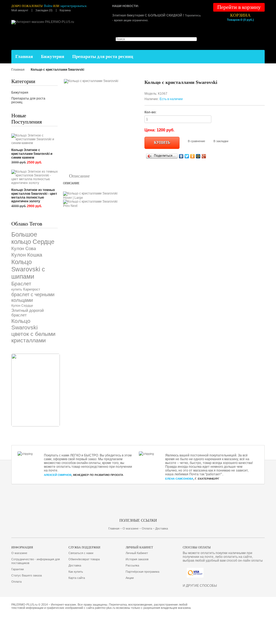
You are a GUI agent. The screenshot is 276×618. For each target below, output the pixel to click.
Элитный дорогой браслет (27, 312)
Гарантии (17, 569)
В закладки (220, 141)
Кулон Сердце (22, 306)
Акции (130, 577)
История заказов (137, 559)
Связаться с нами (80, 553)
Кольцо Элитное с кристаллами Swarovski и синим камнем (31, 153)
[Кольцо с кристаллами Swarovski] (91, 81)
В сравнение (196, 141)
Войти (48, 6)
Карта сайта (76, 577)
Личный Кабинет (137, 553)
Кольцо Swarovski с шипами (28, 269)
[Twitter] (187, 156)
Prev (66, 206)
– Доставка (160, 528)
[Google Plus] (204, 156)
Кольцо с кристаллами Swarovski (57, 69)
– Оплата (145, 528)
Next (74, 206)
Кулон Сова (23, 248)
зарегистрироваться (73, 6)
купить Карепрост (25, 289)
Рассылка (132, 565)
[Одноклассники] (192, 156)
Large (78, 198)
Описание (79, 176)
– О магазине (129, 528)
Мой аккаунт (19, 10)
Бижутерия (52, 56)
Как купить (75, 571)
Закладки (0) (44, 10)
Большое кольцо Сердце (32, 238)
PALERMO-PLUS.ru (24, 604)
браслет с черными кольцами (32, 297)
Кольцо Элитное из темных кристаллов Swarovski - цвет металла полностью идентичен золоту (34, 195)
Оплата (16, 581)
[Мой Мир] (198, 156)
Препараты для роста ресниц (102, 56)
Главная (24, 56)
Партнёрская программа (142, 571)
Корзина (65, 10)
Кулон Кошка (26, 255)
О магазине (19, 553)
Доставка (74, 565)
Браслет (21, 283)
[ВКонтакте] (181, 156)
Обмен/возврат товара (84, 559)
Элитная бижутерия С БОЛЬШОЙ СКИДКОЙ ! (148, 15)
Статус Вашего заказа (26, 575)
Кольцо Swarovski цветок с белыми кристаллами (33, 330)
